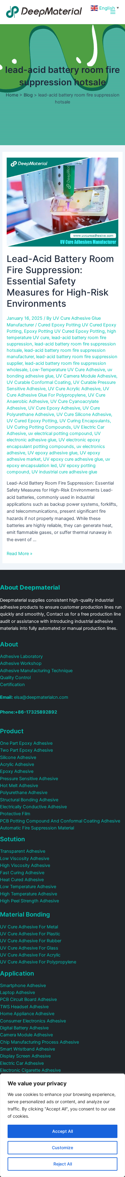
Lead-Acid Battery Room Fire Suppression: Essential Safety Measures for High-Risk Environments (60, 281)
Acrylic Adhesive (17, 764)
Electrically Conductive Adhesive (33, 806)
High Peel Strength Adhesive (29, 901)
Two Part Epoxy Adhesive (26, 750)
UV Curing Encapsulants (84, 420)
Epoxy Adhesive (16, 771)
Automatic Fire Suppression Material (37, 828)
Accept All (62, 1131)
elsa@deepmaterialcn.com (34, 697)
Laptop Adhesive (17, 992)
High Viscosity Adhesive (25, 865)
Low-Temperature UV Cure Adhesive (67, 369)
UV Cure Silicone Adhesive (83, 414)
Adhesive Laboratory (21, 656)
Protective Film (15, 813)
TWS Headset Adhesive (24, 1006)
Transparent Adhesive (22, 851)
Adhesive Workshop (21, 663)
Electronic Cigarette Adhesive (30, 1070)
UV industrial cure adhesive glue (64, 472)
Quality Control (15, 677)
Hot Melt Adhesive (19, 785)
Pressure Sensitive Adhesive (29, 778)
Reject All (62, 1163)
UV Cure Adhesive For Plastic (30, 934)
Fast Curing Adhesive (22, 872)
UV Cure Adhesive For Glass (29, 948)
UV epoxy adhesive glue (52, 453)
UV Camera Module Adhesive (86, 376)
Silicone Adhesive (18, 757)
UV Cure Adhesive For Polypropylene (38, 962)
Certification (12, 684)
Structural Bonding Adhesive (29, 800)
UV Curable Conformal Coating (39, 382)
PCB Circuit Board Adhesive (28, 999)
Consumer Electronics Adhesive (33, 1021)
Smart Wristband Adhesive (27, 1049)
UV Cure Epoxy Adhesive (54, 408)
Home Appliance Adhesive (27, 1013)
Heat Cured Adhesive (22, 879)
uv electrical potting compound (60, 433)
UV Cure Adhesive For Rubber (30, 940)
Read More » (19, 553)
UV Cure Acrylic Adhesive (74, 388)
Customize (62, 1147)
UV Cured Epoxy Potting (32, 420)
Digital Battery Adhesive (24, 1028)
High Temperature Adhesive (28, 894)
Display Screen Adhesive (25, 1056)
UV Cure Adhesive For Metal (29, 927)
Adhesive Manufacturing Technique (36, 670)
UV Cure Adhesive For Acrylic (30, 955)
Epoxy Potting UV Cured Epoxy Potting (64, 331)
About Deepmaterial (30, 587)
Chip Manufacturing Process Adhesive (39, 1042)
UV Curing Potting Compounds (39, 427)
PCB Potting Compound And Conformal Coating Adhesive (60, 821)
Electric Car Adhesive (22, 1063)
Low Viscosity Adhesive (24, 858)
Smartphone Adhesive (23, 985)
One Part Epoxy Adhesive (26, 743)
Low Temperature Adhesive (28, 886)
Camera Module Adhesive (26, 1035)
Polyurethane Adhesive (23, 792)
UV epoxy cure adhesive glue (73, 459)
